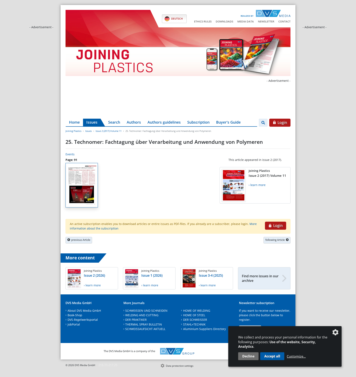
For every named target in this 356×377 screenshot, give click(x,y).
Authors (134, 122)
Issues (91, 122)
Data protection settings (179, 366)
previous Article (80, 240)
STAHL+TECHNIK (194, 324)
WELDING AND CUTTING (141, 315)
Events (70, 154)
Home (74, 122)
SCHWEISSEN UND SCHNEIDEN (146, 311)
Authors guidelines (164, 122)
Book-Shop (75, 315)
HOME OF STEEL (194, 315)
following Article (275, 240)
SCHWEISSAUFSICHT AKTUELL (145, 329)
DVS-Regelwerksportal (83, 320)
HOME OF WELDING (196, 311)
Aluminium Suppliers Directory (204, 329)
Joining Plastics (73, 130)
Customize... (296, 356)
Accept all (272, 356)
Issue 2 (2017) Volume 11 (109, 130)
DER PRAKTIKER (136, 320)
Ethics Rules (203, 21)
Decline (248, 356)
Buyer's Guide (228, 122)
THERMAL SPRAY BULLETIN (143, 324)
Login (281, 122)
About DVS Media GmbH (84, 311)
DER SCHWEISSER (195, 320)
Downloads (224, 21)
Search (114, 122)
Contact (284, 21)
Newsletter (266, 21)
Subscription (198, 122)
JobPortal (74, 324)
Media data (245, 21)
